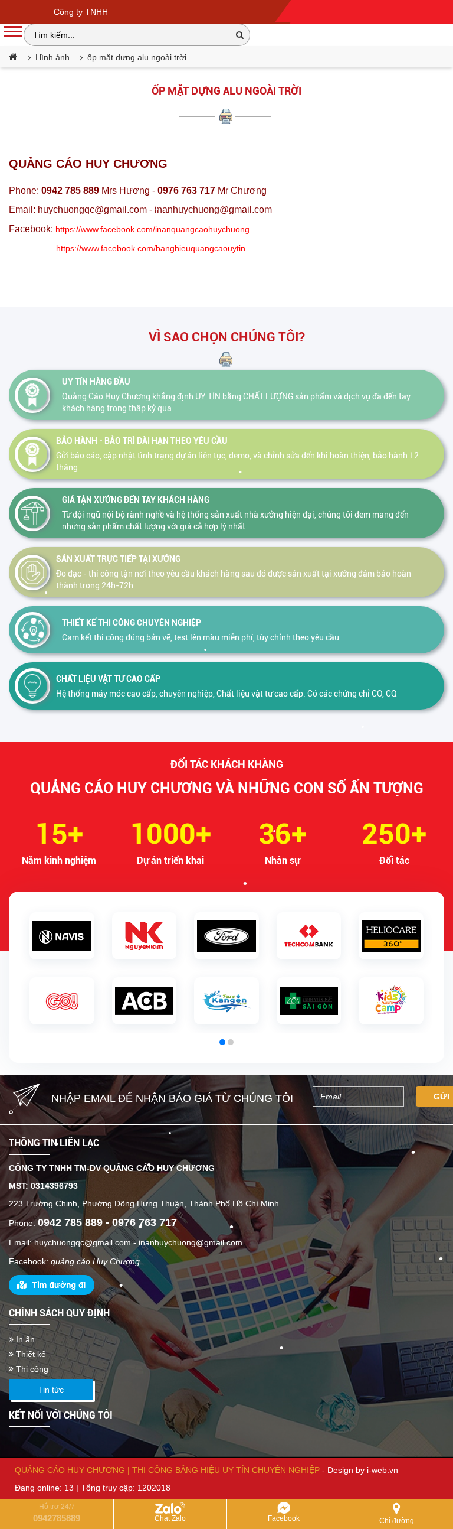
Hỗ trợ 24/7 (56, 1512)
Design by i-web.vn (362, 1470)
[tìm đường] (51, 1284)
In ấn (24, 1339)
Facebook (284, 1518)
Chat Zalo (170, 1518)
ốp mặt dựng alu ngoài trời (226, 90)
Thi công (31, 1369)
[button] (222, 1042)
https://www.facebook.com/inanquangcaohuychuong (152, 229)
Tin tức (51, 1389)
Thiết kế (30, 1354)
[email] (358, 1096)
